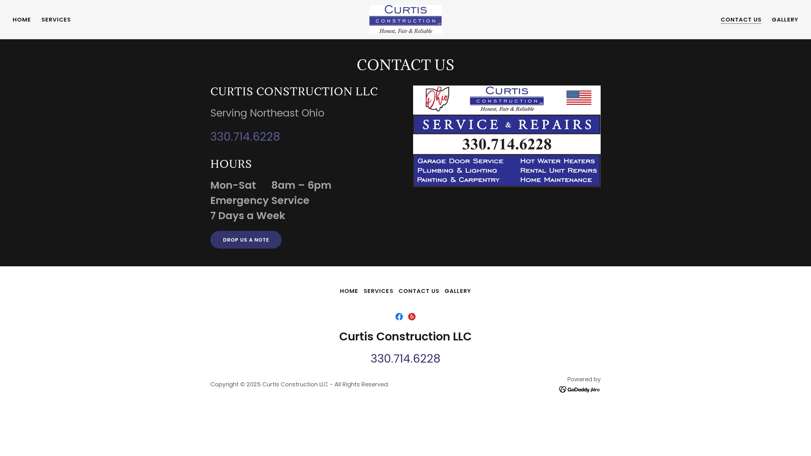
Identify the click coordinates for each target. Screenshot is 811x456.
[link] (405, 19)
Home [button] (349, 291)
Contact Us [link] (741, 19)
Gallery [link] (785, 19)
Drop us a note (246, 240)
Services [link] (56, 19)
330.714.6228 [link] (245, 137)
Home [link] (22, 19)
